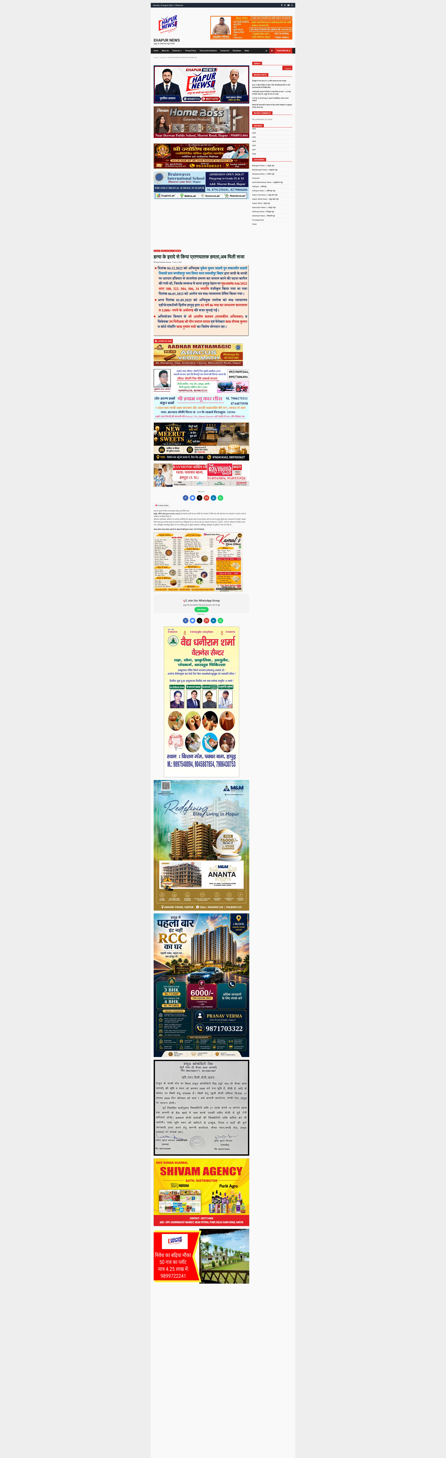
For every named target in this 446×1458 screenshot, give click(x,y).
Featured (157, 240)
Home (156, 51)
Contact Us (224, 51)
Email (157, 1337)
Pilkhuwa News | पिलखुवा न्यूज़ (263, 211)
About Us (165, 51)
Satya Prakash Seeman (163, 251)
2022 (254, 145)
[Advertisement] (251, 27)
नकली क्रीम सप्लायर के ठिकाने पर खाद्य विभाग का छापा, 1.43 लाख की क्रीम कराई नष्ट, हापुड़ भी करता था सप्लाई (201, 1380)
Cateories (176, 51)
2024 (254, 137)
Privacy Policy (190, 51)
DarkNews (231, 1452)
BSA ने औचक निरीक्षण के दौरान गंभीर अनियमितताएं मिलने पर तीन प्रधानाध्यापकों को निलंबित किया (169, 1380)
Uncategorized (258, 220)
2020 (254, 154)
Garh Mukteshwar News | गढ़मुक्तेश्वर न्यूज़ (267, 182)
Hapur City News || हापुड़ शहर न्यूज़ (171, 240)
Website (157, 1346)
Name (157, 1328)
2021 (254, 149)
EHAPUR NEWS (167, 40)
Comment (159, 1297)
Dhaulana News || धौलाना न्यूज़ (263, 174)
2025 (254, 133)
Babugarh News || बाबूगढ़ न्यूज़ (197, 1388)
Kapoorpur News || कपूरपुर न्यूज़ (264, 207)
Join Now (201, 598)
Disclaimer (237, 51)
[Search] (266, 51)
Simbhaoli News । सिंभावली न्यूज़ (263, 216)
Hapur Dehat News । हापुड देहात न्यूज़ (265, 199)
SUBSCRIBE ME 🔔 (284, 51)
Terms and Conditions (208, 51)
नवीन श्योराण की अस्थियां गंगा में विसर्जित (167, 1280)
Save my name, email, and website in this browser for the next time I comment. (190, 1355)
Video (246, 51)
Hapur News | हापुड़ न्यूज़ (261, 203)
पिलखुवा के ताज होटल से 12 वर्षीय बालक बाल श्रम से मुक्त (269, 81)
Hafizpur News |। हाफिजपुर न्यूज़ (263, 191)
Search (257, 63)
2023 (254, 141)
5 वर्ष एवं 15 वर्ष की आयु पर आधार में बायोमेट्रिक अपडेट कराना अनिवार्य (234, 1380)
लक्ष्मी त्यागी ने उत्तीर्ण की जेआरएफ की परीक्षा (235, 1280)
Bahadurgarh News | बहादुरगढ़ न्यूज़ (264, 170)
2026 (254, 129)
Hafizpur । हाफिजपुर (259, 186)
